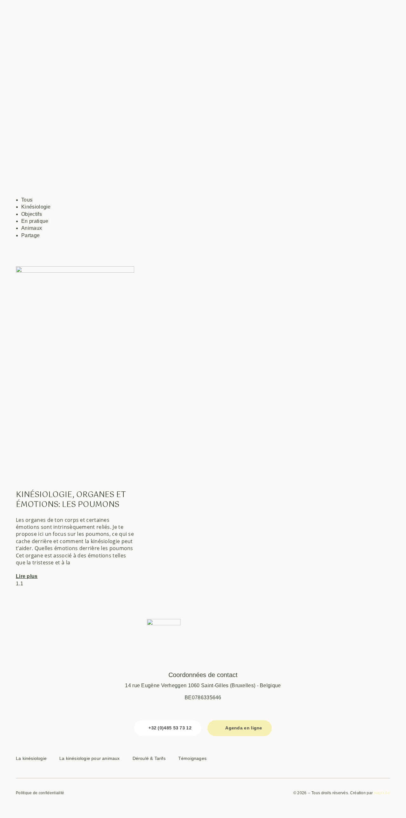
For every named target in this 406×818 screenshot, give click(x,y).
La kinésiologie (31, 758)
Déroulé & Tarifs (149, 758)
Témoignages (192, 758)
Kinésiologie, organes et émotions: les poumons (71, 500)
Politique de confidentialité (40, 793)
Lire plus (27, 576)
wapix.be (382, 793)
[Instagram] (358, 759)
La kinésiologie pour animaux (89, 758)
